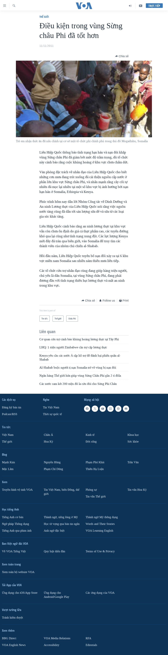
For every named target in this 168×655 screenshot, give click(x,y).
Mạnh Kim (8, 462)
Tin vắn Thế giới (96, 496)
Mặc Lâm (7, 469)
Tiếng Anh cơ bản (12, 517)
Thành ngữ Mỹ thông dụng (102, 517)
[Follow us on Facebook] (87, 409)
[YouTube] (140, 6)
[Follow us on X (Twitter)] (95, 409)
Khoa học (133, 435)
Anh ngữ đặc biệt (54, 531)
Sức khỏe (133, 442)
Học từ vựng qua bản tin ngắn (62, 524)
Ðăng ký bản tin (11, 407)
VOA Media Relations (57, 638)
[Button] (122, 56)
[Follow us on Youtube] (103, 409)
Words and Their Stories (100, 524)
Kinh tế (90, 435)
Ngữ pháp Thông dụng (15, 524)
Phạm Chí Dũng (53, 469)
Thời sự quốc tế (52, 414)
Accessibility (51, 645)
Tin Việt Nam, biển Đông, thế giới (61, 492)
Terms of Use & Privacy (100, 551)
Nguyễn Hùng (52, 462)
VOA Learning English (99, 531)
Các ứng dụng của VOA (100, 593)
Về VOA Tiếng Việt (14, 551)
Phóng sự (91, 490)
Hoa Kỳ (48, 442)
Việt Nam (7, 435)
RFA (88, 638)
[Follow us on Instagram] (110, 409)
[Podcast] (118, 409)
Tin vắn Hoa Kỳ (137, 490)
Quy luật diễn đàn (54, 551)
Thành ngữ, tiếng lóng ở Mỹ (61, 517)
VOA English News (14, 645)
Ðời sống (91, 442)
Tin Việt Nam (51, 407)
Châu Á (48, 435)
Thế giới (44, 17)
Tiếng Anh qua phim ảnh (17, 531)
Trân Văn (133, 462)
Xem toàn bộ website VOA (18, 572)
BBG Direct (9, 638)
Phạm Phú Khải (95, 462)
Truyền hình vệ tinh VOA (17, 490)
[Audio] (130, 6)
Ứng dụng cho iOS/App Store (19, 593)
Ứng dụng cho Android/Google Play (56, 595)
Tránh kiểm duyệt (12, 618)
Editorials (91, 645)
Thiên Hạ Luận (95, 469)
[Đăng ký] (126, 409)
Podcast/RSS (9, 414)
